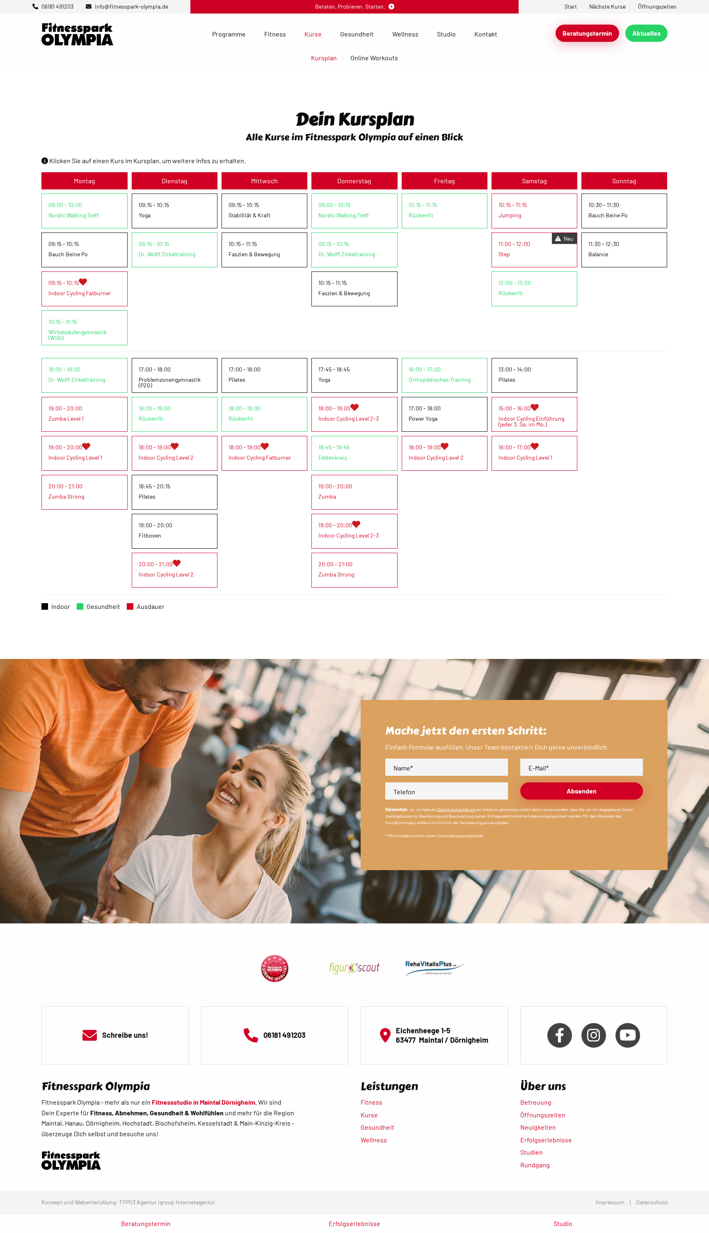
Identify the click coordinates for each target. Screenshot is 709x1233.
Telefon (404, 791)
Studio (446, 34)
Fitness (275, 34)
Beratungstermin (587, 33)
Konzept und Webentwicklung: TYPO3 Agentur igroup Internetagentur (128, 1202)
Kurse (313, 34)
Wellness (405, 34)
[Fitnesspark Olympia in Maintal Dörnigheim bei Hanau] (77, 33)
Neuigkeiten (538, 1127)
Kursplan (324, 58)
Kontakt (485, 34)
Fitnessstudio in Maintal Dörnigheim (203, 1102)
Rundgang (535, 1165)
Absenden (582, 791)
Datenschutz (652, 1202)
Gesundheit (357, 34)
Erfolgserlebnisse (546, 1140)
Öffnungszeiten (542, 1115)
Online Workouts (374, 58)
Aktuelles (646, 33)
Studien (531, 1152)
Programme (229, 34)
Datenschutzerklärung (456, 809)
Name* (403, 768)
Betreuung (535, 1102)
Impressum (610, 1202)
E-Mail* (538, 768)
